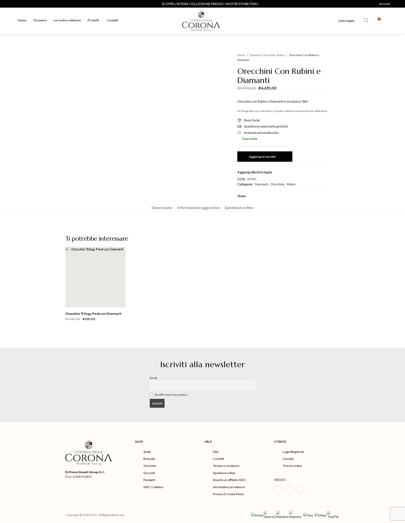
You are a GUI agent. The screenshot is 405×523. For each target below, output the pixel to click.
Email (153, 378)
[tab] (162, 207)
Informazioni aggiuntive (198, 207)
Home (241, 55)
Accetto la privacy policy (170, 395)
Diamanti (255, 55)
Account (384, 4)
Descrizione (162, 207)
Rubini (281, 55)
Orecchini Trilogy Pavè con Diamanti (93, 313)
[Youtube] (32, 3)
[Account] (376, 3)
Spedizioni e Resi (239, 207)
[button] (90, 302)
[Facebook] (16, 3)
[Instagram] (24, 3)
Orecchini (269, 55)
